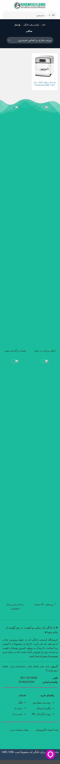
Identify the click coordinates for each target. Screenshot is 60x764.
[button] (56, 5)
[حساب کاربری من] (9, 5)
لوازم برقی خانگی (31, 25)
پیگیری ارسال (43, 708)
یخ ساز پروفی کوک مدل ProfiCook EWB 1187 (45, 83)
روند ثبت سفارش (42, 702)
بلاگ (20, 702)
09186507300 (26, 681)
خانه (43, 25)
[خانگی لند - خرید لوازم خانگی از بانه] (30, 5)
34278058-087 (28, 677)
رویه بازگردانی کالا (41, 713)
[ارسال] (6, 15)
